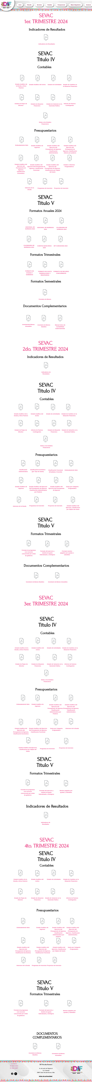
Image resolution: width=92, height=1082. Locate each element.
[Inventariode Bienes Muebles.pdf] (43, 318)
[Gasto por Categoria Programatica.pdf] (71, 480)
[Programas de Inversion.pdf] (36, 500)
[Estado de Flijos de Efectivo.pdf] (20, 423)
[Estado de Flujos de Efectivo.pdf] (21, 97)
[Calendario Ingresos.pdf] (29, 239)
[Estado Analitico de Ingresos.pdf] (37, 140)
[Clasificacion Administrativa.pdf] (23, 463)
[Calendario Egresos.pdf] (61, 221)
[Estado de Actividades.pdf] (53, 78)
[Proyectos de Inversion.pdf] (55, 500)
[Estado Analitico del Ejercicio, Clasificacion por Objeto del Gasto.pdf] (73, 500)
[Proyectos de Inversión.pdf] (61, 181)
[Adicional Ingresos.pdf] (45, 221)
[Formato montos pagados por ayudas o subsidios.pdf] (29, 265)
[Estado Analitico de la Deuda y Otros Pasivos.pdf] (22, 78)
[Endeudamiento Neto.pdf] (21, 140)
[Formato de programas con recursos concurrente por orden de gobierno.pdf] (61, 265)
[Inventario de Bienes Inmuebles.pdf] (58, 1046)
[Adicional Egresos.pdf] (30, 221)
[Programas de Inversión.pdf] (45, 181)
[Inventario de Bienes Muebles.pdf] (35, 1046)
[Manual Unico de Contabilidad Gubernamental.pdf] (60, 318)
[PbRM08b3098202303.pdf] (46, 37)
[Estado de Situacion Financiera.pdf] (37, 97)
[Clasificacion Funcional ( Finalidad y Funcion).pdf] (55, 463)
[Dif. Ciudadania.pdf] (60, 239)
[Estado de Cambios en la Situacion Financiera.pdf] (69, 78)
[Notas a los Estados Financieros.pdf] (45, 116)
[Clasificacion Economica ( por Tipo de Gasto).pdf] (37, 463)
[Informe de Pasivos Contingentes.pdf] (68, 97)
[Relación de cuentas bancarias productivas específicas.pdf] (44, 239)
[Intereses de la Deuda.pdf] (29, 181)
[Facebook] (12, 1073)
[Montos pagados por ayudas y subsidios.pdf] (66, 783)
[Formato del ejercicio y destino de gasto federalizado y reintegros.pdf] (44, 265)
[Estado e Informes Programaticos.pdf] (69, 158)
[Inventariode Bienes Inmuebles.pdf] (28, 318)
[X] (15, 1073)
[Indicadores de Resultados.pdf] (46, 365)
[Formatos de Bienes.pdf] (44, 292)
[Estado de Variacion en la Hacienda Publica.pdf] (53, 97)
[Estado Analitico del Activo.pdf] (37, 78)
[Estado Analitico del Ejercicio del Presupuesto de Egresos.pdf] (56, 480)
